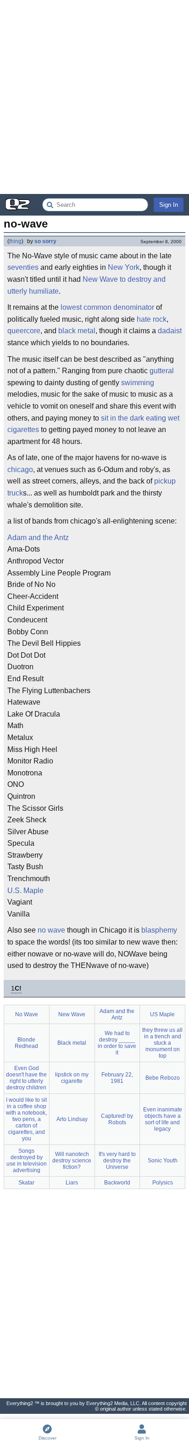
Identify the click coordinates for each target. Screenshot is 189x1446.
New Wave (100, 279)
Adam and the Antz (38, 537)
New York (123, 267)
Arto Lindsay (72, 1119)
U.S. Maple (25, 890)
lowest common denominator (107, 307)
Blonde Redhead (26, 1042)
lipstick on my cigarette (72, 1077)
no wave (51, 930)
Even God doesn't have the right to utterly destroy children (26, 1078)
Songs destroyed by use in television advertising (26, 1160)
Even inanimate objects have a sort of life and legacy (162, 1119)
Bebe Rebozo (162, 1078)
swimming (137, 383)
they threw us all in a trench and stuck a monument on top (162, 1043)
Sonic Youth (163, 1160)
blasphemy (159, 930)
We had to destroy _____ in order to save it (117, 1043)
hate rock (152, 319)
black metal (76, 331)
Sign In (168, 204)
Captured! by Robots (117, 1119)
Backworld (117, 1182)
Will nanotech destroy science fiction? (71, 1160)
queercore (23, 331)
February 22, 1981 (117, 1077)
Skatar (26, 1182)
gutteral (162, 371)
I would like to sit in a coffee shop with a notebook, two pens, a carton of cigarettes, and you (26, 1119)
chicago (20, 469)
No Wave (26, 1014)
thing (15, 241)
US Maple (162, 1014)
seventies (23, 267)
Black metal (71, 1043)
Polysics (162, 1182)
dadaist (170, 331)
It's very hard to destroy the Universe (117, 1160)
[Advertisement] (94, 97)
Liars (72, 1182)
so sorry (45, 241)
